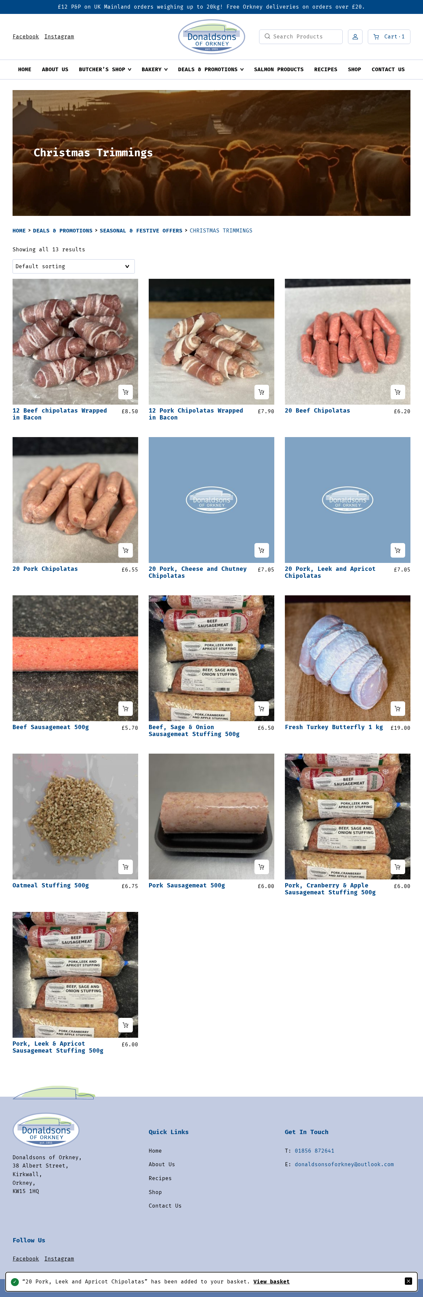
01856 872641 (314, 1151)
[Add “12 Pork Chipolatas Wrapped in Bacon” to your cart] (261, 392)
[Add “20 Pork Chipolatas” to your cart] (125, 550)
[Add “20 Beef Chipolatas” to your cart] (398, 392)
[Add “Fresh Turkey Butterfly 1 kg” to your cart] (398, 708)
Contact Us (388, 69)
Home (24, 69)
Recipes (325, 69)
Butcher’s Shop (102, 69)
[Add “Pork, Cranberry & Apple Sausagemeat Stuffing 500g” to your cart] (398, 867)
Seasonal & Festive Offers (141, 230)
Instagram (59, 36)
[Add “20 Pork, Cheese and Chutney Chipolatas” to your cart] (261, 550)
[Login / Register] (355, 36)
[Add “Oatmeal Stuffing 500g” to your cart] (125, 867)
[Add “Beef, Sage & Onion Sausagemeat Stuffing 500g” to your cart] (261, 708)
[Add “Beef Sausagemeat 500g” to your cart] (125, 708)
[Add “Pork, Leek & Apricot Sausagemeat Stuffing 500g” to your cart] (125, 1025)
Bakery (152, 69)
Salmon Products (279, 69)
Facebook (26, 36)
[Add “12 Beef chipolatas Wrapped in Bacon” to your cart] (125, 392)
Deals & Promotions (208, 69)
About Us (55, 69)
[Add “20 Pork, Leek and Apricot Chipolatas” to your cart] (398, 550)
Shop (354, 69)
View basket (271, 1281)
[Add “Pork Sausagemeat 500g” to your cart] (261, 867)
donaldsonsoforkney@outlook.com (344, 1164)
